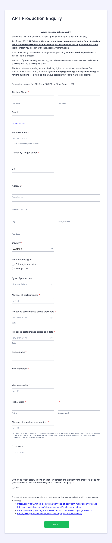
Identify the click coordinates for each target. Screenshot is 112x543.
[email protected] (18, 123)
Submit (56, 524)
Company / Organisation (25, 152)
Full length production (26, 264)
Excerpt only (22, 268)
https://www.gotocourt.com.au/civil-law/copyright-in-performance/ (49, 513)
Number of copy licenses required (30, 422)
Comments (17, 446)
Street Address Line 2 (20, 209)
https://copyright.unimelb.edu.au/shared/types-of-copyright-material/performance (57, 503)
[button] (51, 317)
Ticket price (19, 401)
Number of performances (26, 295)
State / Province (64, 222)
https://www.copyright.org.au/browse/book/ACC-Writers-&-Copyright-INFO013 (55, 510)
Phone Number (20, 132)
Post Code (16, 234)
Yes (17, 487)
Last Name (62, 103)
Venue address (20, 368)
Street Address (17, 197)
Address (17, 185)
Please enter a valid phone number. (25, 144)
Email (15, 112)
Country (17, 242)
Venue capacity (21, 385)
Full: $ (14, 413)
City (13, 222)
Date (14, 323)
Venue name (19, 352)
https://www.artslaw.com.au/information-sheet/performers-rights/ (49, 507)
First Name (16, 103)
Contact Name (20, 92)
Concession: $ (63, 413)
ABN (14, 169)
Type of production (23, 278)
